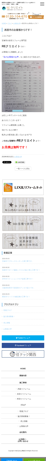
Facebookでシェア (23, 345)
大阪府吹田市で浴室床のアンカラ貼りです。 (18, 286)
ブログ (10, 23)
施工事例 (23, 383)
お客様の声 (16, 23)
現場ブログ (7, 310)
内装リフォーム (24, 389)
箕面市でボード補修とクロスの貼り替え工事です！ (21, 269)
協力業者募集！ (9, 316)
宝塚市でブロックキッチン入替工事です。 (17, 260)
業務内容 (23, 376)
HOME (4, 23)
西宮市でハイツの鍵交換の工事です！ (16, 295)
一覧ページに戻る (23, 169)
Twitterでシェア (24, 338)
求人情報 (6, 323)
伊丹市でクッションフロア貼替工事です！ (17, 278)
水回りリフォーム (24, 394)
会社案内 (23, 432)
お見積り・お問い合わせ (23, 440)
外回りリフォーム (24, 399)
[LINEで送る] (20, 162)
